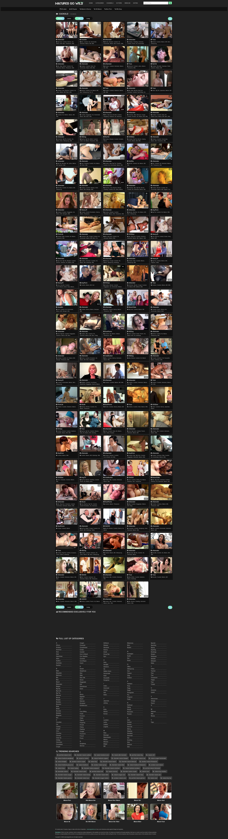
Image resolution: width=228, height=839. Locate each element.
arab (57, 654)
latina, (140, 66)
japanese (106, 701)
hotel (104, 675)
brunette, (159, 66)
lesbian (105, 724)
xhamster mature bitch (101, 775)
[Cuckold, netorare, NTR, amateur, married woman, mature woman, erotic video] (161, 79)
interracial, (82, 43)
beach (58, 682)
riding (129, 707)
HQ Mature (98, 9)
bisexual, (131, 66)
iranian (105, 690)
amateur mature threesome (149, 761)
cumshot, (112, 382)
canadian (59, 722)
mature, (58, 43)
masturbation (107, 737)
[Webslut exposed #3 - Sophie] (114, 127)
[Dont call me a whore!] (137, 395)
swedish (153, 658)
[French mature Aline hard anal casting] (137, 322)
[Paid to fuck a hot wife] (161, 541)
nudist (129, 656)
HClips (107, 283)
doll (81, 684)
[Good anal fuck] (66, 322)
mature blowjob (61, 761)
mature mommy (112, 771)
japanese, (162, 90)
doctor (82, 680)
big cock (58, 691)
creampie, (141, 41)
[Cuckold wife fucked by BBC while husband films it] (66, 589)
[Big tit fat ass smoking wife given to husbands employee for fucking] (90, 419)
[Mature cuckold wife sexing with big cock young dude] (114, 541)
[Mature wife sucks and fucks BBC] (114, 565)
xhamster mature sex (83, 778)
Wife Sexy (119, 9)
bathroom (59, 675)
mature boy (93, 761)
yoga (152, 722)
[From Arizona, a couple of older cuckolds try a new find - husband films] (137, 127)
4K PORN (119, 3)
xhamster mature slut (154, 775)
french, (134, 43)
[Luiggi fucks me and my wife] (137, 54)
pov (97, 238)
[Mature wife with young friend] (137, 249)
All (79, 18)
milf (161, 67)
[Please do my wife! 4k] (137, 30)
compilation (59, 744)
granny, (98, 212)
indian (105, 686)
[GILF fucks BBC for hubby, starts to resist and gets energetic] (114, 346)
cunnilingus (83, 661)
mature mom (145, 771)
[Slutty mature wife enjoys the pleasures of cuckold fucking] (66, 395)
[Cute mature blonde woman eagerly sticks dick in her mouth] (90, 395)
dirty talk (82, 677)
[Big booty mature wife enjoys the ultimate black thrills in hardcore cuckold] (90, 492)
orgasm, (166, 189)
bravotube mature (62, 771)
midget (105, 744)
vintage (153, 701)
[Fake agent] (90, 444)
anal (57, 652)
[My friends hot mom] (161, 30)
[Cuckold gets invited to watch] (90, 249)
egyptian (82, 696)
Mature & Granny (86, 9)
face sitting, (140, 92)
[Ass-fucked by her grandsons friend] (66, 176)
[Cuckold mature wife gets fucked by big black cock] (161, 419)
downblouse (83, 686)
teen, (133, 481)
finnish (82, 725)
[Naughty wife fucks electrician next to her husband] (90, 103)
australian (59, 663)
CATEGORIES (100, 3)
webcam (153, 711)
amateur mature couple (78, 761)
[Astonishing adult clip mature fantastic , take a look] (90, 589)
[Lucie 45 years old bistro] (66, 541)
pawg (96, 335)
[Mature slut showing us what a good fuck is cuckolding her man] (90, 273)
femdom (82, 716)
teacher (153, 671)
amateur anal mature (157, 765)
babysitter (59, 673)
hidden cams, (154, 116)
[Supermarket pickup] (66, 517)
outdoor (129, 677)
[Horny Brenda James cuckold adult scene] (137, 152)
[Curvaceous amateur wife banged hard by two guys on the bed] (66, 225)
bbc (57, 677)
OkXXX (131, 477)
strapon (153, 654)
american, (131, 114)
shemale (129, 726)
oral (128, 671)
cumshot (82, 658)
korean (105, 714)
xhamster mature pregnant (91, 768)
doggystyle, (89, 114)
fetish (81, 718)
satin (128, 720)
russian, (118, 43)
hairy (104, 662)
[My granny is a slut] (90, 371)
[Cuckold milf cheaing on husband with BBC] (137, 589)
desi (81, 673)
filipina (82, 720)
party (128, 686)
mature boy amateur (160, 771)
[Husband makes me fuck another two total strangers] (66, 346)
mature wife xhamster (120, 755)
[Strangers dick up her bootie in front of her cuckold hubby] (66, 298)
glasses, (93, 187)
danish (82, 668)
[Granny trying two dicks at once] (90, 200)
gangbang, (106, 116)
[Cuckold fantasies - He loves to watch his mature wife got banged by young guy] (66, 127)
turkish (153, 684)
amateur (58, 647)
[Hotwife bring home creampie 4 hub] (137, 79)
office (128, 666)
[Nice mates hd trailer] (137, 468)
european (82, 703)
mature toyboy (74, 768)
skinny (129, 729)
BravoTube (132, 307)
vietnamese (154, 698)
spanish (153, 643)
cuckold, (65, 41)
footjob (82, 731)
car (57, 724)
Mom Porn (109, 9)
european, (92, 358)
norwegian (92, 359)
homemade (106, 673)
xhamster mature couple (129, 771)
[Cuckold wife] (66, 468)
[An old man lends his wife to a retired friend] (114, 298)
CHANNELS (110, 3)
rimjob (129, 709)
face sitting (83, 711)
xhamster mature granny (64, 778)
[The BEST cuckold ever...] (137, 103)
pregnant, (153, 262)
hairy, (92, 66)
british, (64, 66)
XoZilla (131, 161)
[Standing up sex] (137, 176)
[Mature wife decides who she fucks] (114, 249)
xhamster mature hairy (136, 775)
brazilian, (135, 212)
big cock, (60, 41)
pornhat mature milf (97, 771)
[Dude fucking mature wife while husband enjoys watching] (114, 79)
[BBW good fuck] (161, 444)
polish (129, 690)
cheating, (135, 41)
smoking (129, 740)
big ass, (67, 90)
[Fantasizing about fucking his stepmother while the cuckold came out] (137, 200)
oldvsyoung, (86, 92)
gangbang (83, 743)
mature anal (153, 778)
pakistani (129, 683)
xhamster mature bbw (118, 765)
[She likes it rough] (137, 565)
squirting (153, 650)
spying (153, 647)
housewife (106, 678)
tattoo (157, 262)
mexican (105, 742)
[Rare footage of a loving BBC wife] (137, 225)
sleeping (129, 731)
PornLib (60, 234)
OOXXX (83, 599)
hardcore (106, 667)
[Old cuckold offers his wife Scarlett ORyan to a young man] (161, 346)
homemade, (94, 41)
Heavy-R (84, 210)
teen (152, 673)
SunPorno (108, 331)
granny (105, 650)
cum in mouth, (59, 286)
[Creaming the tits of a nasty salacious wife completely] (66, 444)
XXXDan (131, 137)
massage (106, 735)
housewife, (167, 358)
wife (73, 43)
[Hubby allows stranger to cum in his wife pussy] (114, 152)
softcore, (138, 286)
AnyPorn (155, 210)
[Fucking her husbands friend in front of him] (137, 346)
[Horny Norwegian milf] (90, 346)
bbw (57, 680)
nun (128, 658)
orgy (128, 675)
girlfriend (106, 643)
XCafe (83, 404)
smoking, (94, 432)
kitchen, (66, 114)
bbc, (82, 41)
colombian (59, 742)
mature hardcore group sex (65, 765)
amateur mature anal (120, 778)
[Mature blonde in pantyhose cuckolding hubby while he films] (161, 322)
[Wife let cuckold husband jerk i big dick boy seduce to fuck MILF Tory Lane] (66, 30)
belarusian (59, 684)
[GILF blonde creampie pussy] (114, 395)
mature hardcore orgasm (101, 758)
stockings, (88, 262)
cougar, (143, 114)
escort (81, 699)
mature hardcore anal (102, 755)
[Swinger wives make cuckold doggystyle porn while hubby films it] (66, 200)
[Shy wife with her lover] (161, 176)
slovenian (130, 735)
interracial (106, 688)
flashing (82, 729)
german (82, 746)
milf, (61, 43)
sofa (128, 742)
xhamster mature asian (79, 771)
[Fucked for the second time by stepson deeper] (90, 225)
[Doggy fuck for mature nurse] (161, 225)
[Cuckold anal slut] (66, 273)
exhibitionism (83, 705)
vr (92, 92)
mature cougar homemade (158, 758)
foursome (83, 734)
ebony (81, 694)
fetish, (169, 66)
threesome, (69, 43)
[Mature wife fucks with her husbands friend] (161, 127)
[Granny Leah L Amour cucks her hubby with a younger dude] (114, 517)
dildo (81, 675)
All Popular (74, 9)
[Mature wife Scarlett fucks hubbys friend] (161, 200)
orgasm (129, 673)
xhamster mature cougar (64, 775)
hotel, (96, 187)
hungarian (106, 680)
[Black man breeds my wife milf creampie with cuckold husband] (161, 468)
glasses (105, 645)
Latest (69, 18)
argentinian (59, 656)
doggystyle (83, 682)
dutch (81, 689)
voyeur (153, 703)
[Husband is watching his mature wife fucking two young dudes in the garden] (114, 322)
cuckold (82, 652)
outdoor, (118, 333)
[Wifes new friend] (66, 492)
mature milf (151, 755)
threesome (86, 213)
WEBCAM (127, 3)
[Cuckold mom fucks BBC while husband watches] (66, 565)
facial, (137, 333)
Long (88, 18)
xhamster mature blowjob (120, 758)
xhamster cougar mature (101, 778)
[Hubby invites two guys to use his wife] (161, 492)
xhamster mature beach (109, 761)
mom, (64, 43)
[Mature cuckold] (114, 492)
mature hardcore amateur (132, 768)
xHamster (60, 39)
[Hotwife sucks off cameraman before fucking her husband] (90, 127)
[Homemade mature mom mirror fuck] (161, 517)
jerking (105, 703)
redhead (129, 705)
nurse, (108, 432)
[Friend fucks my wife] (114, 273)
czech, (158, 309)
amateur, (131, 41)
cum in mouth (84, 654)
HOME (91, 3)
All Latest (63, 9)
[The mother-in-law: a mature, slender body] (161, 395)
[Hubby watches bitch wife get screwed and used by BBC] (90, 30)
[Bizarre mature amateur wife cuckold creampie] (161, 54)
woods (153, 716)
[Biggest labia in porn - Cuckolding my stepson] (90, 517)
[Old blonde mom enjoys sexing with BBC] (114, 589)
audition (58, 661)
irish (104, 692)
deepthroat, (83, 384)
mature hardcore (83, 765)
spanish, (61, 165)
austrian (58, 665)
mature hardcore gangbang (65, 758)
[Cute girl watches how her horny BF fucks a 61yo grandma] (66, 371)
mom (162, 311)
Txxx (154, 39)
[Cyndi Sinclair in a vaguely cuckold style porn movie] (90, 565)
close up (58, 738)
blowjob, (111, 41)
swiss (152, 663)
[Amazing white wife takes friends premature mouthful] (114, 444)
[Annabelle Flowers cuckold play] (161, 565)
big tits (58, 693)
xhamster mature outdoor (83, 755)
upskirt (153, 692)
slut (93, 285)
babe (57, 671)
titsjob (153, 680)
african (58, 645)
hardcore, (153, 67)
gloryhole (106, 647)
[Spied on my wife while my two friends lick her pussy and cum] (161, 103)
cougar (58, 746)
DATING (135, 3)
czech (81, 663)
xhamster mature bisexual (128, 761)
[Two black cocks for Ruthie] (114, 200)
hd (104, 669)
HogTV (83, 477)
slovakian (130, 733)
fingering (82, 722)
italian (105, 694)
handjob (105, 664)
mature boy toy (166, 778)
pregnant (129, 697)
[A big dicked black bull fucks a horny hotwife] (137, 444)
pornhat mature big (137, 755)
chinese (58, 735)
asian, (153, 90)
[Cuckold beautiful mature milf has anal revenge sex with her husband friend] (90, 152)
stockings (138, 335)
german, (69, 41)
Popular (60, 18)
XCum (83, 502)
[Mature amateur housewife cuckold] (66, 419)
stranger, (88, 189)
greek (105, 652)
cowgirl (82, 643)
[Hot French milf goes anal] (137, 419)
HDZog (83, 137)
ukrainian (153, 690)
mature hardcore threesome (137, 765)
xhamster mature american (112, 768)
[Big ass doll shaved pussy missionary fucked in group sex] (137, 298)
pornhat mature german (138, 778)
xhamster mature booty (83, 775)
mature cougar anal (119, 775)
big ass (58, 688)
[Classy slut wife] (161, 273)
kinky (105, 709)
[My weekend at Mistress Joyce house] (161, 152)
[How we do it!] (137, 273)
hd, (73, 41)
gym (104, 656)
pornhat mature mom (65, 755)
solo (128, 747)
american (58, 649)
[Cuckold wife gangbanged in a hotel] (137, 517)
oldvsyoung (154, 43)
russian (112, 432)
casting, (144, 139)
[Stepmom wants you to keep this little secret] (90, 79)
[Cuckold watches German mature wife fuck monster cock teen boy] (66, 249)
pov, (90, 92)
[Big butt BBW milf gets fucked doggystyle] (137, 492)
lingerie (105, 726)
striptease (154, 656)
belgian (58, 686)
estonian (82, 701)
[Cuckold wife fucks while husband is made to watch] (114, 371)
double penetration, (91, 212)
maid (104, 733)
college (58, 740)
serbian (129, 724)
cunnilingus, (94, 382)
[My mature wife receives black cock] (114, 54)
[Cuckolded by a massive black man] (137, 541)
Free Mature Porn (69, 3)
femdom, (134, 116)
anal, (63, 90)
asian (57, 658)
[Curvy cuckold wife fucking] (137, 371)
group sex (106, 654)
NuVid (154, 64)
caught (58, 729)
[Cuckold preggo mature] (161, 249)
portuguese (130, 692)
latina (105, 722)
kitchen (105, 711)
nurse (129, 660)
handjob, (121, 139)
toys (152, 682)
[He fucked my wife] (161, 371)
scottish (129, 722)
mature (105, 140)
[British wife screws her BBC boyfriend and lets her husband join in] (66, 54)
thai (152, 675)
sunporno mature (83, 758)
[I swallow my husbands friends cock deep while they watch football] (114, 30)
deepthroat (83, 671)
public (129, 699)
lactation (106, 720)
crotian (82, 650)
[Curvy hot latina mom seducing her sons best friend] (90, 541)
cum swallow (83, 656)
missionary (130, 643)
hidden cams (107, 671)
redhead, (157, 359)
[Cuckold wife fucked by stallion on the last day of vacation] (114, 225)
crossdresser (83, 647)
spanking (153, 645)
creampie (82, 645)
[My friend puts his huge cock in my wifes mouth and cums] (90, 54)
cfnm (57, 731)
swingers (153, 661)
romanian (130, 712)
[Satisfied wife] (90, 322)
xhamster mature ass (139, 758)
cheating (58, 733)
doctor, (166, 236)
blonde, (107, 41)
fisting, (138, 479)
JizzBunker (109, 356)
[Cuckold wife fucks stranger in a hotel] (90, 176)
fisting (82, 727)
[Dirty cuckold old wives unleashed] (90, 298)
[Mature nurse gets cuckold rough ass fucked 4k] (114, 419)
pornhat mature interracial (152, 768)
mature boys (61, 768)
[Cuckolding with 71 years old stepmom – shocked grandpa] (161, 298)
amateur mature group (99, 765)
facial (81, 713)
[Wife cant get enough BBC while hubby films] (114, 103)
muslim (129, 647)
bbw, (61, 66)
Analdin (84, 39)
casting (58, 726)
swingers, (65, 213)
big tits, (158, 90)
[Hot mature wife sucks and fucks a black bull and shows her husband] (114, 468)
